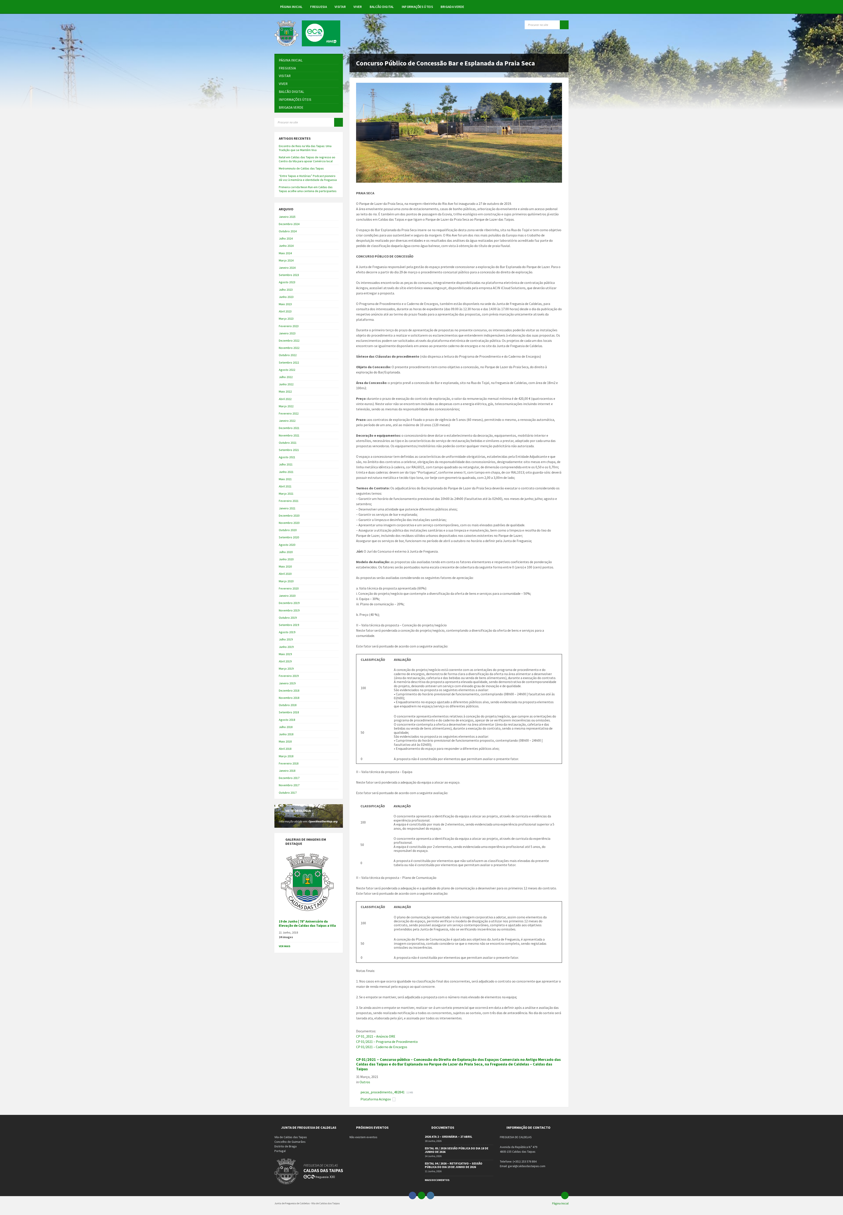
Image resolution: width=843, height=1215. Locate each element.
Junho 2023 (286, 297)
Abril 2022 (285, 399)
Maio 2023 (285, 304)
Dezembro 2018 (289, 690)
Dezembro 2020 (289, 515)
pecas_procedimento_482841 (382, 1092)
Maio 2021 (285, 479)
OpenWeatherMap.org (323, 821)
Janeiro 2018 (287, 771)
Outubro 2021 (288, 443)
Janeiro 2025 (287, 217)
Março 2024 (286, 260)
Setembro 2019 (289, 625)
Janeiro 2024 (287, 268)
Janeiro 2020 (287, 596)
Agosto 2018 (287, 720)
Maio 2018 (285, 741)
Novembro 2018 (289, 698)
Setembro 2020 (289, 537)
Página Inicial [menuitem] (560, 1203)
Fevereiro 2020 (289, 588)
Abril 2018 (285, 749)
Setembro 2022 (289, 362)
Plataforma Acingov (375, 1099)
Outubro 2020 (288, 530)
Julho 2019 (286, 639)
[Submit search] (564, 24)
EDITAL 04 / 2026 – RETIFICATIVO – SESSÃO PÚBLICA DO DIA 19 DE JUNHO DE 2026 (453, 1165)
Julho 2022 (286, 377)
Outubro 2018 (288, 705)
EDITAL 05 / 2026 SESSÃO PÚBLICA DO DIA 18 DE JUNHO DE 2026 (456, 1150)
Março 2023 (286, 319)
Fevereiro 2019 (289, 676)
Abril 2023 (285, 311)
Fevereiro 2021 (289, 501)
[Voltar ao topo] (565, 1195)
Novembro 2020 (289, 523)
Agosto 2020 (287, 545)
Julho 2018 (286, 727)
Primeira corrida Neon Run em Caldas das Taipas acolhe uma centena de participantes (308, 189)
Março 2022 (286, 406)
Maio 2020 (285, 566)
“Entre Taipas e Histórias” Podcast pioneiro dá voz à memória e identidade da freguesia (308, 178)
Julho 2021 (286, 464)
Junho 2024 (286, 246)
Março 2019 (286, 669)
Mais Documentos (437, 1180)
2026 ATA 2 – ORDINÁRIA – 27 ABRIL (448, 1137)
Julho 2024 (286, 238)
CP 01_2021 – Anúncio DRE (375, 1036)
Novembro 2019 (289, 610)
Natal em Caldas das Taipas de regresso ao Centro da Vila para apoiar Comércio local (307, 159)
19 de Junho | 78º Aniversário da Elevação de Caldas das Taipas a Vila (307, 923)
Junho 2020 (286, 559)
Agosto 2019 (287, 632)
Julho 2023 (286, 290)
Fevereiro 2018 (289, 763)
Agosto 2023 (287, 282)
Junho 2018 (286, 734)
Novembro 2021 (289, 435)
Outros (365, 1082)
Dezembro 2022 (289, 341)
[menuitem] (291, 6)
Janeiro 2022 (287, 421)
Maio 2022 (285, 391)
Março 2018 (286, 756)
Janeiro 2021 (287, 508)
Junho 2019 (286, 647)
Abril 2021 (285, 486)
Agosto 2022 (287, 370)
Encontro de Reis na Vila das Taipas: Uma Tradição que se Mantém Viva (305, 148)
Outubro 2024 (288, 231)
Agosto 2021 (287, 457)
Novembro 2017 (289, 785)
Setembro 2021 (289, 450)
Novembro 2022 (289, 348)
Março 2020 (286, 581)
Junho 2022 (286, 384)
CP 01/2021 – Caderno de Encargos (381, 1047)
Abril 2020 (285, 574)
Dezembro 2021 (289, 428)
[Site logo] (307, 45)
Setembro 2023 (289, 275)
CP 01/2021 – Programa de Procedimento (387, 1041)
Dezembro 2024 (289, 224)
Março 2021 (286, 494)
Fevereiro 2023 (289, 326)
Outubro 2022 (288, 355)
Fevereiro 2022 (289, 413)
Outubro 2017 (288, 793)
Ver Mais (284, 946)
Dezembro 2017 (289, 778)
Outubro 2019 (288, 618)
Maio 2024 (285, 253)
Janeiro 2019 (287, 683)
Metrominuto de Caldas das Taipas (301, 168)
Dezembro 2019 (289, 603)
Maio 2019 (285, 654)
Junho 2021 (286, 472)
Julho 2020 (286, 552)
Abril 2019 (285, 661)
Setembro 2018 (289, 712)
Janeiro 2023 (287, 333)
